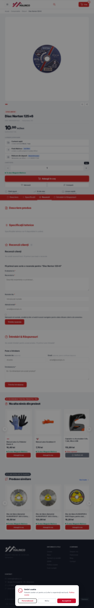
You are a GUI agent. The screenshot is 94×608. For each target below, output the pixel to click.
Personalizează (27, 601)
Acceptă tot (66, 601)
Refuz (47, 601)
